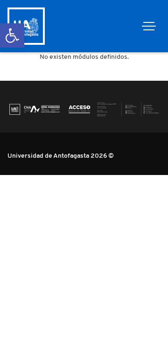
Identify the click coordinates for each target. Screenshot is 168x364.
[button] (12, 35)
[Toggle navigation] (149, 26)
